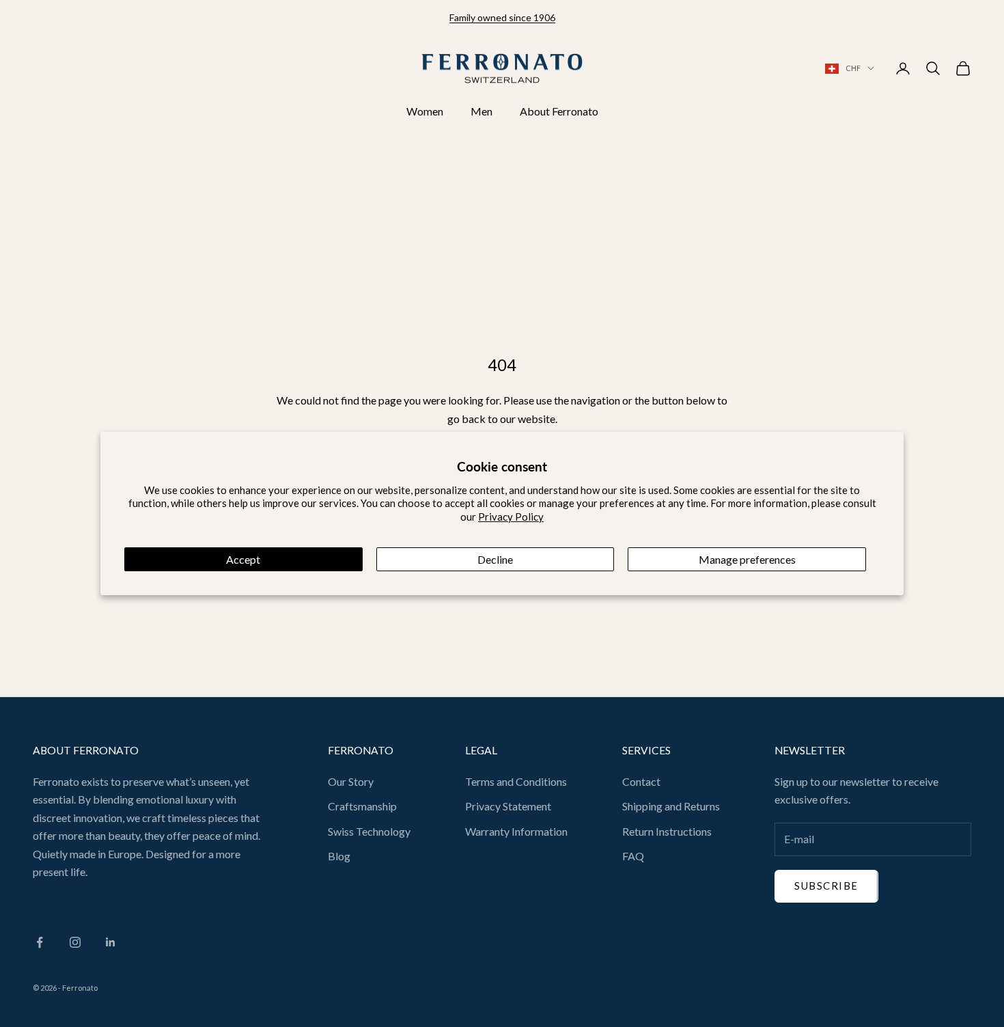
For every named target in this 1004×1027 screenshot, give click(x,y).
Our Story (351, 781)
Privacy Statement (508, 805)
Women (424, 111)
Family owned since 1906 (502, 17)
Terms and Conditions (516, 781)
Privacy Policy (511, 516)
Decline (495, 559)
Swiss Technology (369, 831)
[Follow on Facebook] (39, 942)
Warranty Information (516, 831)
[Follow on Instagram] (75, 942)
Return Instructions (667, 831)
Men (481, 111)
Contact (641, 781)
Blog (339, 855)
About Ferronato (559, 111)
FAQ (633, 855)
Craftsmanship (362, 805)
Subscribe (826, 885)
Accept (243, 559)
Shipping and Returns (671, 805)
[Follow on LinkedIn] (110, 942)
